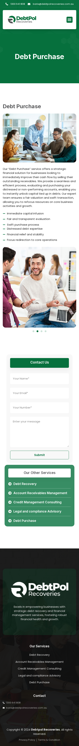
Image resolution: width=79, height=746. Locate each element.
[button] (70, 20)
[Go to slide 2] (37, 331)
